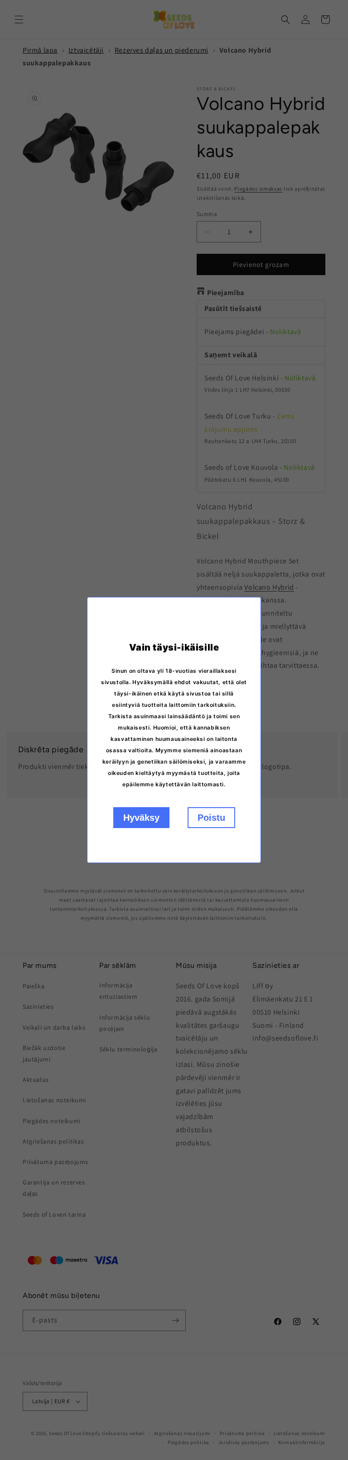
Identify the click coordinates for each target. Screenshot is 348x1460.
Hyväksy (141, 818)
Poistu (211, 818)
